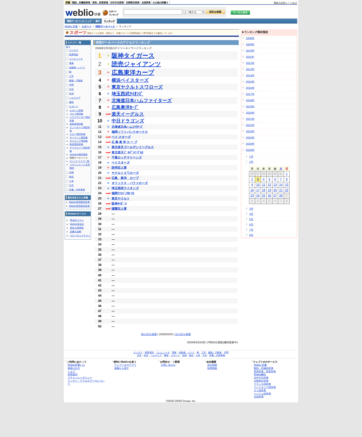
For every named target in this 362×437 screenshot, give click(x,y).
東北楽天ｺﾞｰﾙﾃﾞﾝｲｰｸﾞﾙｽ (127, 152)
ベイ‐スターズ (121, 137)
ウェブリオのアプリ (125, 365)
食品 (71, 176)
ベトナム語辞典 (262, 393)
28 (281, 195)
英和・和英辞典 (100, 2)
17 (258, 190)
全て (68, 47)
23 (252, 195)
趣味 (71, 102)
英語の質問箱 (77, 228)
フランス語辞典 (262, 384)
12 (269, 184)
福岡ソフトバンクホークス (130, 131)
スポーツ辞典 (76, 110)
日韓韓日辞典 (133, 2)
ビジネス (73, 50)
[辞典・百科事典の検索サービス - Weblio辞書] (83, 14)
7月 (251, 229)
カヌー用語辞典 (77, 134)
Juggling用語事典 (78, 154)
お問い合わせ (168, 365)
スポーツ (86, 26)
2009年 (250, 44)
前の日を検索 (149, 334)
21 (281, 190)
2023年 (250, 131)
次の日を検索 (183, 334)
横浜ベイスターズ (130, 80)
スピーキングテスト (80, 235)
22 (286, 190)
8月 (251, 235)
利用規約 (72, 374)
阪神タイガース (133, 55)
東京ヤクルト (121, 198)
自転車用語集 (76, 124)
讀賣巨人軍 (119, 208)
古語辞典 (146, 2)
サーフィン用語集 (79, 137)
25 (263, 195)
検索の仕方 (74, 368)
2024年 (250, 137)
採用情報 (212, 368)
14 (281, 184)
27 (275, 195)
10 (258, 184)
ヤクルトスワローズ (125, 172)
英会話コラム (77, 220)
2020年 (250, 112)
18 (263, 190)
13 (275, 184)
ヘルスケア (75, 98)
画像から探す (121, 368)
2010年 (250, 50)
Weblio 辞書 (71, 26)
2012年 (250, 63)
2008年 (250, 38)
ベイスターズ (121, 162)
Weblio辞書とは (76, 365)
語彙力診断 (75, 231)
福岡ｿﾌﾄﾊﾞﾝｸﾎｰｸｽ (123, 193)
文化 (71, 89)
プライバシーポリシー (80, 377)
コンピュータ (76, 59)
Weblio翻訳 (260, 374)
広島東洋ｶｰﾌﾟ (125, 107)
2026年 (250, 150)
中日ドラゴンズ (128, 120)
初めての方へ (280, 2)
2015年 (250, 81)
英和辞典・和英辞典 (265, 371)
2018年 (250, 100)
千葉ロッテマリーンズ (127, 157)
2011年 (250, 56)
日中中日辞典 (117, 2)
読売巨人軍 (119, 167)
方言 (71, 185)
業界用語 (73, 54)
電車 (71, 63)
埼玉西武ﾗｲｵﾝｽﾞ (127, 93)
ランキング (109, 21)
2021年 (250, 118)
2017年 (250, 94)
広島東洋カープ (133, 72)
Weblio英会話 (77, 224)
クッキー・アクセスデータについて (86, 382)
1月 (251, 156)
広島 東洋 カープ (125, 178)
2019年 (250, 106)
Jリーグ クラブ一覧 (79, 161)
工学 (71, 76)
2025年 (250, 143)
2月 (251, 161)
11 (263, 184)
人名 (71, 181)
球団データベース (105, 26)
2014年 (250, 75)
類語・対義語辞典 (81, 2)
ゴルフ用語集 (76, 114)
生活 (71, 93)
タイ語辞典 (260, 390)
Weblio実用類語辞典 (79, 202)
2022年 (250, 125)
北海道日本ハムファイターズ (142, 100)
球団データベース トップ (79, 21)
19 (269, 190)
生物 (71, 172)
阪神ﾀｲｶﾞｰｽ (119, 203)
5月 (251, 219)
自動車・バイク (77, 67)
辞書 (68, 2)
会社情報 (212, 365)
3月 (251, 208)
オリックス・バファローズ (130, 183)
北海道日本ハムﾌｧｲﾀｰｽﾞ (127, 126)
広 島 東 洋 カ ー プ (124, 142)
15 (286, 184)
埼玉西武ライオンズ (125, 188)
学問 (71, 85)
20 (275, 190)
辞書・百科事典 (77, 189)
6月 (251, 224)
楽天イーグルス (128, 113)
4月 (251, 213)
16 (252, 190)
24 (258, 195)
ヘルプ (293, 2)
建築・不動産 (76, 80)
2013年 (250, 69)
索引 (97, 21)
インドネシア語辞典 (265, 387)
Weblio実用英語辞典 (79, 206)
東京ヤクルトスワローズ (137, 86)
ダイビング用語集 (79, 141)
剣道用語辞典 (76, 144)
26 (269, 195)
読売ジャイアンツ (136, 64)
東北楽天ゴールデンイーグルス (133, 147)
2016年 (250, 87)
